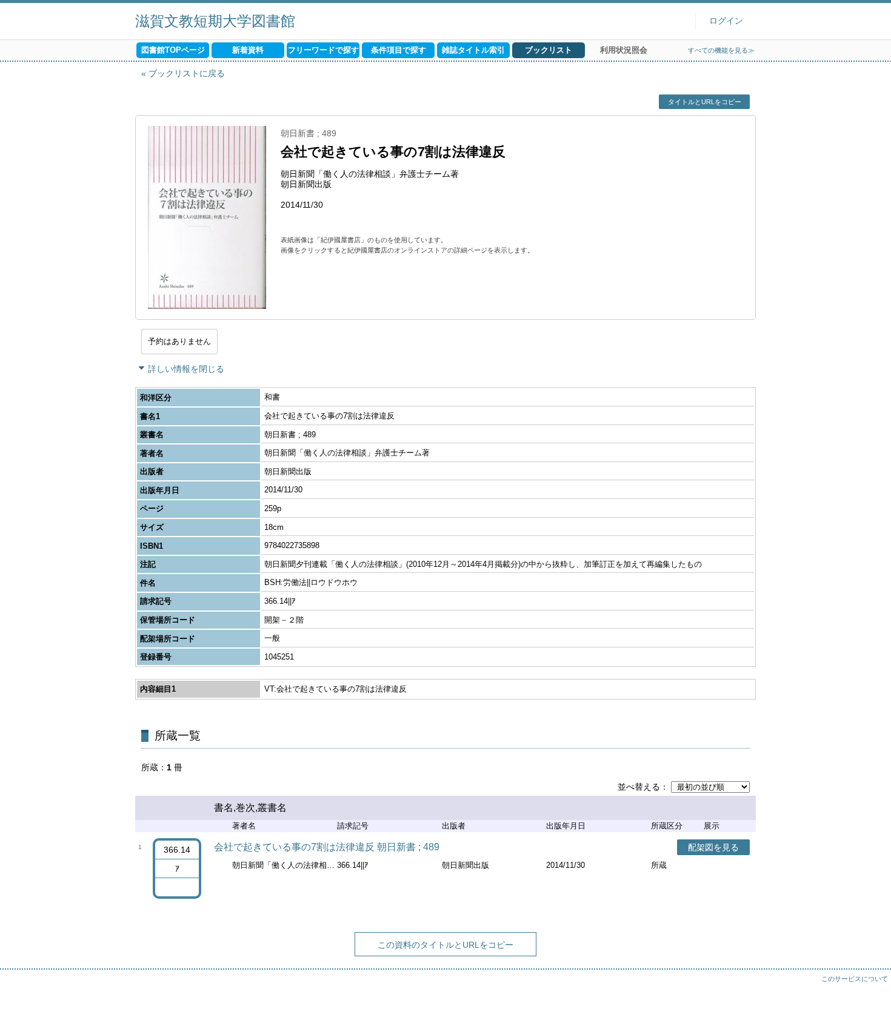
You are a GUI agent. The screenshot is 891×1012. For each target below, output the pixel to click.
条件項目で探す (398, 50)
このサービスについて (854, 978)
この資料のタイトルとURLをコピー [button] (445, 945)
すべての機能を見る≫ (721, 50)
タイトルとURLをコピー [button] (704, 101)
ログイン (726, 20)
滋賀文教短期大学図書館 (215, 21)
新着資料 (248, 50)
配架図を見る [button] (713, 847)
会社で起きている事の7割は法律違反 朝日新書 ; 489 (326, 847)
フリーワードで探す (323, 50)
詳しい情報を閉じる (186, 369)
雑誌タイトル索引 (473, 50)
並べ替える (639, 787)
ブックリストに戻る (186, 73)
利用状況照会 (623, 50)
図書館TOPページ (173, 50)
